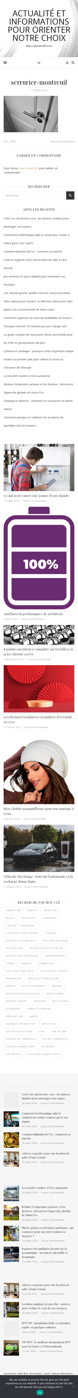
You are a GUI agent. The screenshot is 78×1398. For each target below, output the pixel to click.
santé (34, 1016)
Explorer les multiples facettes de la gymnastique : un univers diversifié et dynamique (45, 1253)
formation (46, 963)
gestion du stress (54, 970)
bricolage (29, 918)
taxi (42, 1031)
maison (57, 986)
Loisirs (47, 1373)
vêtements (13, 1054)
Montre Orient (17, 1001)
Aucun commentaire (62, 141)
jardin (10, 986)
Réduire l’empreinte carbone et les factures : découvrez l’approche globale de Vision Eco (46, 1211)
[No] (73, 1386)
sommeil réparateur (20, 1023)
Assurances (10, 1373)
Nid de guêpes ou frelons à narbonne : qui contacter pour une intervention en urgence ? (47, 1232)
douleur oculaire (55, 940)
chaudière (50, 918)
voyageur (48, 1046)
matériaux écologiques (23, 993)
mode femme (55, 993)
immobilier (13, 978)
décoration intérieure (22, 955)
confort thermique (20, 925)
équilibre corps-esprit (44, 1054)
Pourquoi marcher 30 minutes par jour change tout (35, 326)
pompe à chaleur (39, 1008)
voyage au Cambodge (21, 1038)
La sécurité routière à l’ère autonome (27, 376)
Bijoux (10, 918)
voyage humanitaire (20, 1046)
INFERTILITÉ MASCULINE (43, 978)
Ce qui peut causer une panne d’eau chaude (36, 495)
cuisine (51, 933)
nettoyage (60, 1001)
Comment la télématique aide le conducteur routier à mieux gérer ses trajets (45, 1117)
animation (13, 910)
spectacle (49, 1023)
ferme (10, 963)
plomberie (13, 1008)
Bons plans (36, 1373)
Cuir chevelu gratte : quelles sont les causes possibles (37, 293)
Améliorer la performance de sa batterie (33, 614)
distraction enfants (21, 940)
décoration (14, 948)
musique (40, 1001)
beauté (32, 910)
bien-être (50, 910)
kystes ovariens (33, 986)
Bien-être (23, 1373)
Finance (26, 963)
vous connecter (28, 168)
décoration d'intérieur (46, 948)
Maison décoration (62, 1373)
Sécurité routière (19, 1031)
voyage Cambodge (55, 1038)
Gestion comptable (20, 970)
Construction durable (22, 933)
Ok (40, 1392)
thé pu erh (59, 1031)
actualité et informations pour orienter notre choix (39, 25)
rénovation (14, 1016)
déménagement (55, 955)
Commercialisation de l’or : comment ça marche (33, 251)
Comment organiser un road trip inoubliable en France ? (38, 318)
